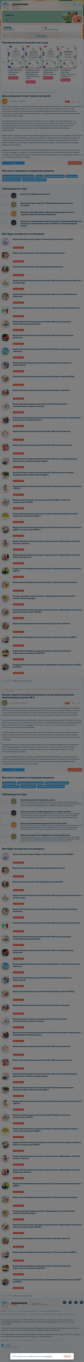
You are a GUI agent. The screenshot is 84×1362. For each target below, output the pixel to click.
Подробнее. (48, 1356)
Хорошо (67, 1356)
